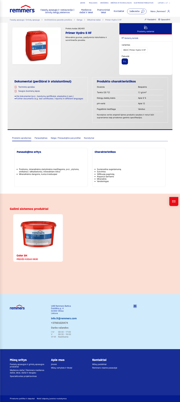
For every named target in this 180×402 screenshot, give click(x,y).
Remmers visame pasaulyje (104, 368)
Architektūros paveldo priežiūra (58, 20)
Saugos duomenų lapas (29, 91)
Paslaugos (93, 3)
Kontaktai (119, 11)
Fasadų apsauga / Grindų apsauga (25, 20)
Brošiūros (104, 3)
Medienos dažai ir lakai (86, 11)
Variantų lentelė (131, 38)
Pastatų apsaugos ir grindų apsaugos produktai (27, 365)
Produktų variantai (145, 31)
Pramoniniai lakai (103, 11)
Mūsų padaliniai (99, 364)
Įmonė (82, 3)
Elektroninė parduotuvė (143, 3)
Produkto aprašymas (21, 138)
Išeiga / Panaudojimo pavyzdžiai (66, 138)
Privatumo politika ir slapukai (22, 399)
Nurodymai (89, 138)
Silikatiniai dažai (94, 20)
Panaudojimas (41, 138)
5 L (124, 61)
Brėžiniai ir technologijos (121, 3)
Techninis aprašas (26, 87)
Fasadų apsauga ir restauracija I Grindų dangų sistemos (57, 11)
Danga (79, 20)
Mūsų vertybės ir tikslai (61, 368)
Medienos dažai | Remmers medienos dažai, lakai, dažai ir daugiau (27, 371)
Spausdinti (165, 20)
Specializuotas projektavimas (23, 376)
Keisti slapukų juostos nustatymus (52, 399)
